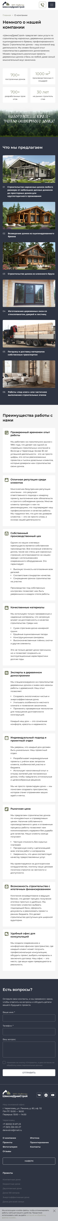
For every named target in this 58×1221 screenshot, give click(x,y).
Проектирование (39, 1142)
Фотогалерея (10, 1146)
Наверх (29, 1161)
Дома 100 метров (11, 1193)
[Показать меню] (51, 5)
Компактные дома (12, 1179)
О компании (9, 1138)
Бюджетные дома (11, 1184)
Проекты (7, 1142)
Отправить (29, 1072)
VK (39, 1095)
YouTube (52, 1095)
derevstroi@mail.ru (12, 1130)
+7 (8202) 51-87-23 (12, 1124)
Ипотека (34, 1138)
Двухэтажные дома (12, 1188)
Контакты (35, 1146)
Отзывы (7, 1151)
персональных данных (32, 1065)
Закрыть (54, 1210)
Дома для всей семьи (13, 1201)
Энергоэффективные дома (16, 1197)
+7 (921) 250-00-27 (42, 5)
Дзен (46, 1095)
